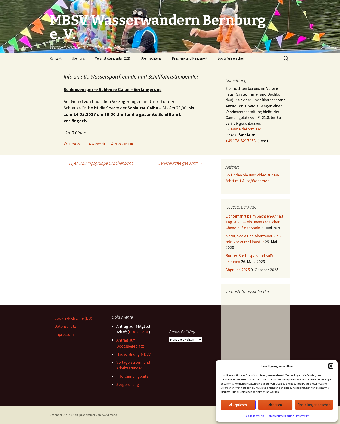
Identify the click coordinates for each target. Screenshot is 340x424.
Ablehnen (275, 405)
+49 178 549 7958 (241, 140)
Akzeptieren (238, 405)
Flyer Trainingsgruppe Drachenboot (98, 163)
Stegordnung (127, 384)
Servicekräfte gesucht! (180, 163)
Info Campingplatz (132, 376)
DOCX (134, 332)
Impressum (302, 416)
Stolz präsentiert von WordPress (94, 415)
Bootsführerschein (231, 58)
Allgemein (99, 144)
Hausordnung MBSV (133, 354)
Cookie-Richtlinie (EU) (73, 318)
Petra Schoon (123, 144)
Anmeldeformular (246, 129)
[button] (330, 366)
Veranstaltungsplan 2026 (112, 58)
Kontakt (56, 58)
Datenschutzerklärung (280, 416)
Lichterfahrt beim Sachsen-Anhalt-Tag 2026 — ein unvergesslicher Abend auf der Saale (255, 221)
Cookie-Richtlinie (254, 416)
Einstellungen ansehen (314, 405)
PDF (145, 332)
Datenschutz (65, 326)
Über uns (78, 58)
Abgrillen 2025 (238, 269)
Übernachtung (151, 58)
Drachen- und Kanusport (189, 58)
